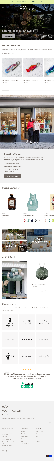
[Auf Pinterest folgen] (6, 451)
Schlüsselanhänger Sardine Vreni (31, 80)
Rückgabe (38, 433)
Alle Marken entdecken (7, 310)
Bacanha (3, 213)
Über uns (23, 431)
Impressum (38, 441)
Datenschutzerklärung (41, 438)
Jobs (22, 441)
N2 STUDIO (4, 79)
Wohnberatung (24, 436)
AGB (37, 436)
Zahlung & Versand (40, 431)
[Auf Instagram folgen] (3, 451)
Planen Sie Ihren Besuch (12, 176)
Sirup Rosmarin (5, 215)
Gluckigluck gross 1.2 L (28, 215)
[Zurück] (12, 2)
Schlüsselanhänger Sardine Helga (10, 80)
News (22, 438)
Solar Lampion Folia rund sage (39, 284)
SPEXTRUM (46, 213)
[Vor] (41, 2)
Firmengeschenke (25, 443)
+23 (39, 220)
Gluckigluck (25, 213)
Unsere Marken (24, 433)
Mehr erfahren (8, 36)
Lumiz (33, 283)
